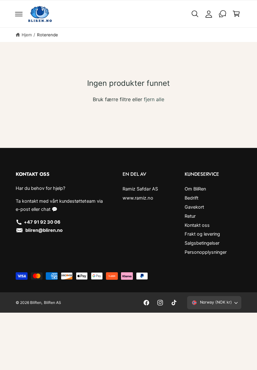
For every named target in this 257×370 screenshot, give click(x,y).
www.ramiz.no (138, 198)
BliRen (35, 302)
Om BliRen (195, 189)
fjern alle (154, 99)
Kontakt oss (197, 225)
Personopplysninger (206, 252)
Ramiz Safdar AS (140, 189)
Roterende (47, 34)
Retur (190, 216)
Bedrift (191, 198)
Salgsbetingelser (202, 243)
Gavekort (194, 207)
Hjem (27, 34)
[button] (19, 14)
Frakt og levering (202, 234)
